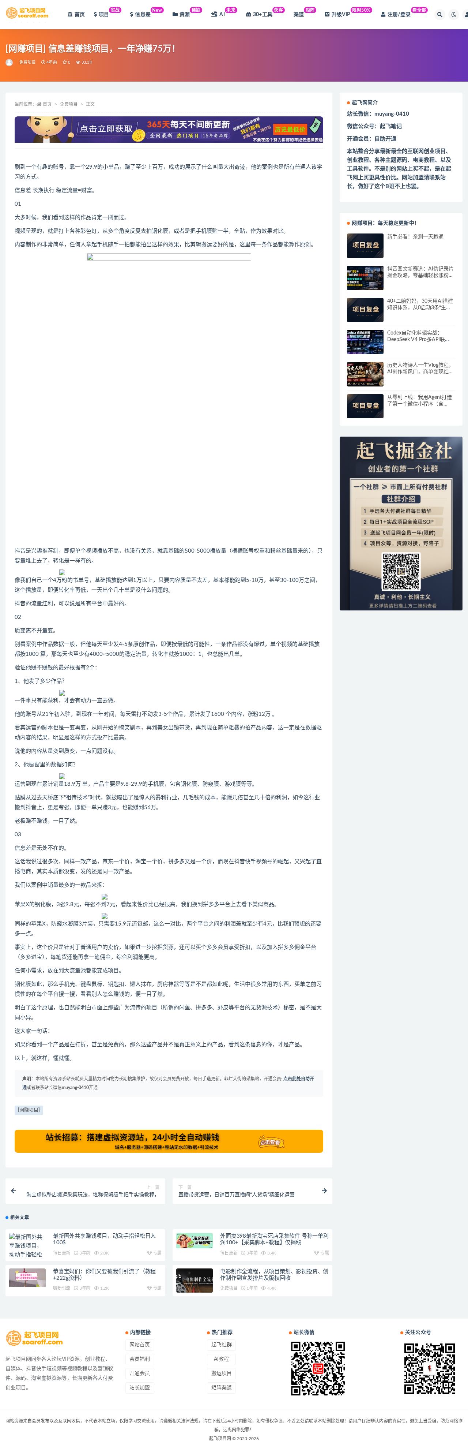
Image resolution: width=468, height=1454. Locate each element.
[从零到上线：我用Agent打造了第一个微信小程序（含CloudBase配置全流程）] (365, 406)
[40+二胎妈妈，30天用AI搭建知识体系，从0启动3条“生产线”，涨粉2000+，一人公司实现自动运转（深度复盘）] (365, 310)
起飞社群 (221, 1345)
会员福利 (139, 1359)
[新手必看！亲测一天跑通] (365, 245)
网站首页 (139, 1345)
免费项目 (27, 62)
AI (227, 12)
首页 (80, 14)
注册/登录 (407, 12)
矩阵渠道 (221, 1387)
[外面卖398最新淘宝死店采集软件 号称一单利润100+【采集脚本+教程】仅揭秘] (194, 1240)
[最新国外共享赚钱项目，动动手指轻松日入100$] (27, 1250)
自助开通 (385, 139)
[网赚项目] (29, 1110)
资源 (190, 12)
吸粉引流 (61, 1288)
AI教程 (221, 1359)
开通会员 (139, 1373)
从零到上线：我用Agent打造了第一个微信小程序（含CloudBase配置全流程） (419, 404)
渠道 (304, 12)
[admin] (9, 62)
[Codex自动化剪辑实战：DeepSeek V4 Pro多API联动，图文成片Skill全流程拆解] (365, 342)
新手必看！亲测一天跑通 (415, 236)
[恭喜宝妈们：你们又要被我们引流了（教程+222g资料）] (27, 1277)
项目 (109, 12)
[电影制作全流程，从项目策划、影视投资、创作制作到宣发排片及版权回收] (194, 1280)
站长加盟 (139, 1387)
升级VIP (351, 12)
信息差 (148, 12)
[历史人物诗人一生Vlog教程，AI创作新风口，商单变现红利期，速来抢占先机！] (365, 374)
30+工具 (268, 12)
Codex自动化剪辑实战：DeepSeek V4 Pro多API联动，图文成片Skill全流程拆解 (419, 339)
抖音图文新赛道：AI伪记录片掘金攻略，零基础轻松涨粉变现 (420, 275)
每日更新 (61, 1253)
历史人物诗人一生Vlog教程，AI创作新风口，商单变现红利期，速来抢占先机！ (420, 372)
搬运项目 (221, 1373)
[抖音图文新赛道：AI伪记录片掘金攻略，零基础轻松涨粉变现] (365, 278)
